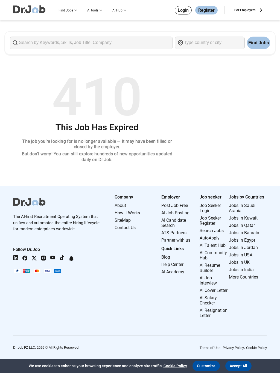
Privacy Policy (233, 348)
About (120, 205)
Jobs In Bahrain (244, 232)
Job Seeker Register (210, 220)
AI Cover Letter (214, 290)
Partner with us (175, 240)
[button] (206, 366)
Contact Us (125, 227)
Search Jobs (212, 230)
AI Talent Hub (213, 245)
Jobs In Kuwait (243, 218)
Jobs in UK (239, 262)
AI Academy (172, 271)
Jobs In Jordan (243, 247)
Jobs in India (241, 269)
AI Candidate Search (173, 223)
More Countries (243, 277)
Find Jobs (66, 10)
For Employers (244, 10)
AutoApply (210, 238)
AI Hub (117, 10)
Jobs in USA (240, 254)
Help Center (172, 264)
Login (183, 10)
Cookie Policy (256, 348)
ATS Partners (173, 232)
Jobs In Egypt (242, 240)
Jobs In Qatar (242, 225)
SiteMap (123, 220)
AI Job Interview (208, 280)
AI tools (92, 10)
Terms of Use (210, 348)
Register (206, 10)
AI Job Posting (175, 212)
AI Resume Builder (210, 268)
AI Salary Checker (208, 300)
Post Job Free (174, 205)
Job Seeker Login (210, 208)
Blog (165, 257)
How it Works (127, 212)
